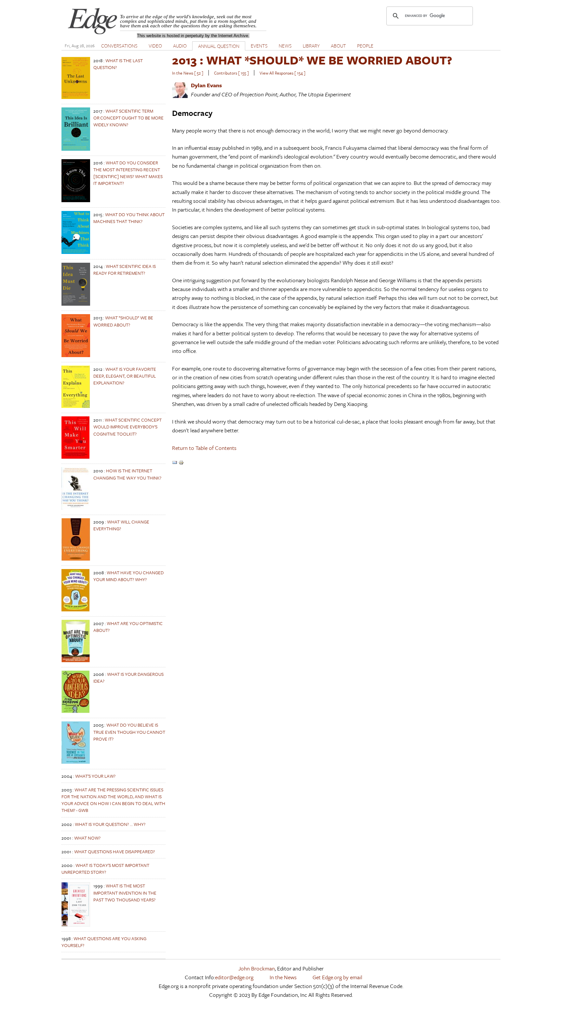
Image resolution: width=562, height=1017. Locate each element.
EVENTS (259, 45)
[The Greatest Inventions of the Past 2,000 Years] (75, 924)
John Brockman (256, 968)
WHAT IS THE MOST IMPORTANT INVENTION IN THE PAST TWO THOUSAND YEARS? (124, 892)
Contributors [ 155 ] (231, 73)
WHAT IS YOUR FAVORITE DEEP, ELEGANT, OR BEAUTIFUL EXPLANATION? (124, 376)
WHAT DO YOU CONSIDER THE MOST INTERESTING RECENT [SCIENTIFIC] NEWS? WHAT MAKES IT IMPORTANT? (128, 173)
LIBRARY (311, 45)
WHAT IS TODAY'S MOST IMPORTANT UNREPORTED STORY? (105, 868)
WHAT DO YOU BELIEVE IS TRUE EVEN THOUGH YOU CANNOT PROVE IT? (129, 731)
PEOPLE (365, 45)
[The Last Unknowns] (75, 97)
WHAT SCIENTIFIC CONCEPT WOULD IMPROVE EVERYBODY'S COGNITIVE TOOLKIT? (127, 426)
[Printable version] (181, 463)
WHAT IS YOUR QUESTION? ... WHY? (110, 824)
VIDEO (155, 45)
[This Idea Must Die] (75, 303)
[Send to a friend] (174, 463)
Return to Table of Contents (204, 448)
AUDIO (180, 45)
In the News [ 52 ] (187, 73)
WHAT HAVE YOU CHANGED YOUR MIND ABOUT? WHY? (128, 576)
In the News (283, 977)
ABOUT (338, 45)
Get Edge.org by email (337, 977)
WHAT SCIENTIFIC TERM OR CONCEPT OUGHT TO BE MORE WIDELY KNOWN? (128, 117)
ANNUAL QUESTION (218, 45)
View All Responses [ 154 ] (282, 73)
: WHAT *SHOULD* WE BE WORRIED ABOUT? (312, 59)
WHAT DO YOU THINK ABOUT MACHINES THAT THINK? (129, 218)
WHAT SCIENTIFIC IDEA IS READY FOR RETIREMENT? (124, 269)
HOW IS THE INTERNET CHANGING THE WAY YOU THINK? (127, 474)
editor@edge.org (234, 977)
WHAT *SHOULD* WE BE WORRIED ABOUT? (123, 321)
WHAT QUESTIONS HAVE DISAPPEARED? (114, 851)
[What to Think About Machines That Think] (75, 252)
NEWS (285, 45)
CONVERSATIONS (119, 45)
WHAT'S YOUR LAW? (95, 776)
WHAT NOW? (87, 837)
